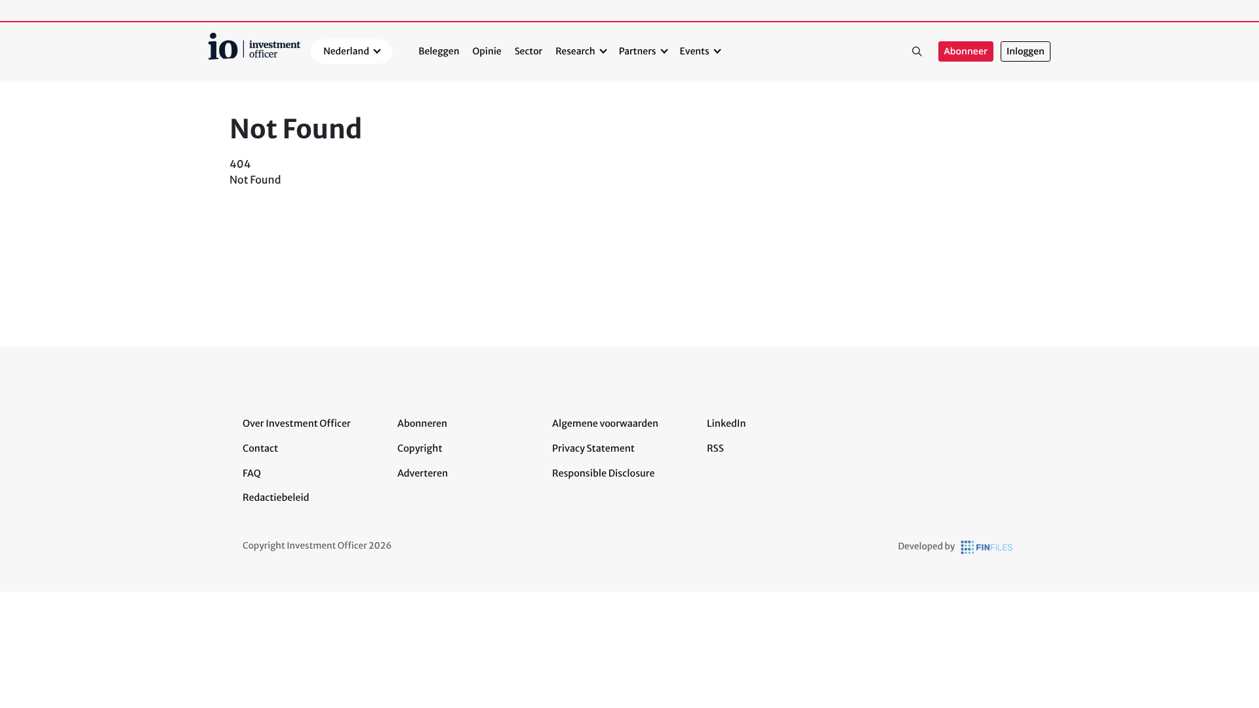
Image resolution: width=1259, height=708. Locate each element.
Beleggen (438, 51)
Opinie (487, 51)
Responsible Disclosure (603, 473)
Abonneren (422, 423)
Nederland (346, 51)
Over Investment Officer (297, 423)
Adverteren (422, 473)
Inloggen (1026, 51)
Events (694, 51)
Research (575, 51)
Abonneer (966, 51)
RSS (715, 448)
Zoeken (917, 51)
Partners (637, 51)
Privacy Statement (593, 448)
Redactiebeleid (276, 497)
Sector (529, 51)
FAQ (252, 473)
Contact (260, 448)
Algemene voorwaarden (605, 423)
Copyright (419, 448)
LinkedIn (726, 423)
